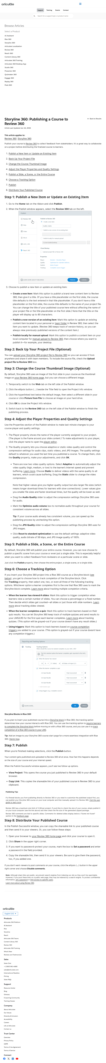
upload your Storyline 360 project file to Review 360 (40, 355)
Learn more (29, 471)
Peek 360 (8, 85)
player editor (50, 442)
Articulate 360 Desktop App (15, 64)
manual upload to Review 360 (48, 339)
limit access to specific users (41, 880)
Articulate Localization (13, 46)
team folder (61, 323)
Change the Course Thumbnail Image (28, 164)
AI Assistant (9, 36)
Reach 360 (9, 53)
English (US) (11, 914)
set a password (22, 880)
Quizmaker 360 (11, 74)
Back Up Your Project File (22, 158)
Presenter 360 (10, 71)
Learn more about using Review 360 (20, 883)
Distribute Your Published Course (26, 190)
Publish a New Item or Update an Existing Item (32, 153)
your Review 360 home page (29, 377)
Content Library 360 (12, 57)
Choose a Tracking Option (22, 179)
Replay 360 (9, 81)
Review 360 (9, 50)
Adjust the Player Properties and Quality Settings (34, 169)
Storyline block (57, 720)
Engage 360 (9, 78)
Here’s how (14, 739)
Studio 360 (9, 67)
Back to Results (95, 119)
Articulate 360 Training (13, 60)
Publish (12, 185)
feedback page (23, 816)
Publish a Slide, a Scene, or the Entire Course (32, 174)
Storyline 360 (10, 43)
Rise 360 (8, 39)
